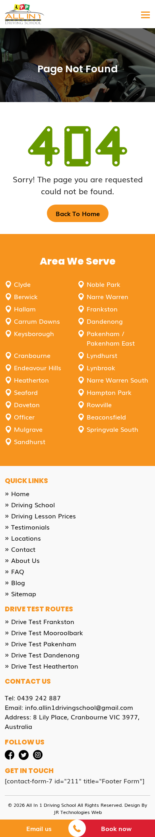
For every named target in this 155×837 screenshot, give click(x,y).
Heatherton (31, 380)
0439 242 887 (39, 697)
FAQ (17, 571)
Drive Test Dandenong (45, 654)
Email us (39, 828)
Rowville (99, 404)
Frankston (102, 308)
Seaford (26, 392)
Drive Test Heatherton (44, 666)
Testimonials (30, 527)
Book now (116, 828)
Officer (24, 416)
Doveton (27, 404)
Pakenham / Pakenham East (111, 338)
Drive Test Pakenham (43, 643)
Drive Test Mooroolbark (47, 632)
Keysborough (34, 333)
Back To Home (78, 213)
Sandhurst (29, 441)
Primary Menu (145, 24)
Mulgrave (28, 429)
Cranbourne (32, 355)
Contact (23, 549)
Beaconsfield (106, 416)
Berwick (26, 296)
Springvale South (112, 429)
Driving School (33, 504)
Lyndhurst (102, 355)
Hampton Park (109, 392)
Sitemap (23, 593)
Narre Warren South (117, 380)
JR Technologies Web (78, 812)
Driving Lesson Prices (43, 515)
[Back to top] (142, 793)
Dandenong (105, 321)
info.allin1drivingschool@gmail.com (79, 707)
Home (20, 493)
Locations (26, 538)
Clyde (22, 284)
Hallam (25, 308)
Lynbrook (101, 367)
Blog (18, 582)
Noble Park (103, 284)
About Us (25, 560)
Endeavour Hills (37, 367)
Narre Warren (107, 296)
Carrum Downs (37, 321)
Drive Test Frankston (42, 621)
